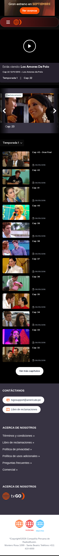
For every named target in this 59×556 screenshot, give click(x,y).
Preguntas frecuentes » (17, 462)
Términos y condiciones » (19, 435)
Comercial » (10, 469)
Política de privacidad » (17, 449)
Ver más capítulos (29, 371)
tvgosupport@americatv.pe (26, 400)
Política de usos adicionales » (21, 456)
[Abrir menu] (8, 22)
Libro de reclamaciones (24, 409)
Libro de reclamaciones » (18, 442)
